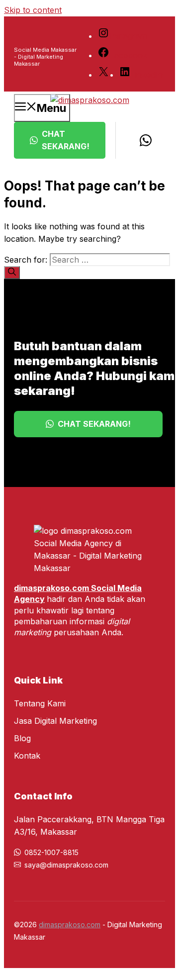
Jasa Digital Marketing (55, 721)
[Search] (12, 272)
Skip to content (33, 10)
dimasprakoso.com (69, 924)
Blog (22, 738)
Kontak (27, 756)
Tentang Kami (40, 703)
